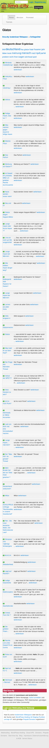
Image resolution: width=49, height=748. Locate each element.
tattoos (7, 99)
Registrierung (40, 2)
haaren (37, 49)
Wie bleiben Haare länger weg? (7, 266)
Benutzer (20, 17)
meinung (16, 53)
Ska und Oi (7, 204)
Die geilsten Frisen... (6, 628)
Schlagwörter (35, 36)
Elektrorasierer (8, 592)
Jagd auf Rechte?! (7, 572)
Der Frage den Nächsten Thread (7, 365)
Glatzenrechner (8, 327)
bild (3, 49)
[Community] (6, 16)
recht (11, 56)
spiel (35, 56)
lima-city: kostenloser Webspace (15, 36)
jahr (43, 49)
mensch (26, 53)
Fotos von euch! (7, 655)
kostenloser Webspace (9, 3)
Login (31, 2)
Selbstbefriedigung (9, 564)
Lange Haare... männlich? (6, 442)
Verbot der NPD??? (7, 377)
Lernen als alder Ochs (6, 306)
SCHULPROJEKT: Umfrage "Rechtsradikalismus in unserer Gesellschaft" (10, 509)
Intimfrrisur (6, 88)
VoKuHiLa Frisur (7, 77)
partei (43, 52)
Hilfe (2, 11)
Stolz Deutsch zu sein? (7, 391)
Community (39, 7)
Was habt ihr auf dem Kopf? (7, 350)
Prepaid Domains (29, 719)
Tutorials (9, 22)
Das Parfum (5, 156)
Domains (20, 7)
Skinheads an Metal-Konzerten (6, 414)
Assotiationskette (9, 606)
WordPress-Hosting (8, 7)
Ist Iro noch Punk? (7, 402)
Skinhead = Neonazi (7, 681)
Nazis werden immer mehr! (7, 193)
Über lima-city (13, 735)
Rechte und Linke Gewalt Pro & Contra (7, 643)
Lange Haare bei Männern (6, 253)
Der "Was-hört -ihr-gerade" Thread (7, 457)
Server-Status (27, 738)
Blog (20, 735)
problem (5, 56)
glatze (26, 49)
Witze (7, 495)
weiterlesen (18, 69)
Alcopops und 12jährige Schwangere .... (7, 544)
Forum (11, 17)
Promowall (30, 17)
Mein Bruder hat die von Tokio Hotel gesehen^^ (7, 472)
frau (22, 49)
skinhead (28, 56)
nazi (33, 52)
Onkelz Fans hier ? (7, 613)
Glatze (7, 334)
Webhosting (5, 732)
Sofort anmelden (35, 697)
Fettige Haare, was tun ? (7, 115)
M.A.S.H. (8, 555)
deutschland (13, 49)
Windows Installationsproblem (10, 63)
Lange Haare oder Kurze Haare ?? (7, 227)
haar (32, 49)
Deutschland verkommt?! (7, 487)
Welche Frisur (6, 142)
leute (9, 53)
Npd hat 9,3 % (7, 669)
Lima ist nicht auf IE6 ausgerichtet (7, 239)
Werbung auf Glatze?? (7, 165)
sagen (21, 56)
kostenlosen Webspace (23, 714)
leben (4, 53)
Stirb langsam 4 (6, 317)
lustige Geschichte (7, 581)
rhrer (16, 56)
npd (38, 53)
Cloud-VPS (29, 7)
